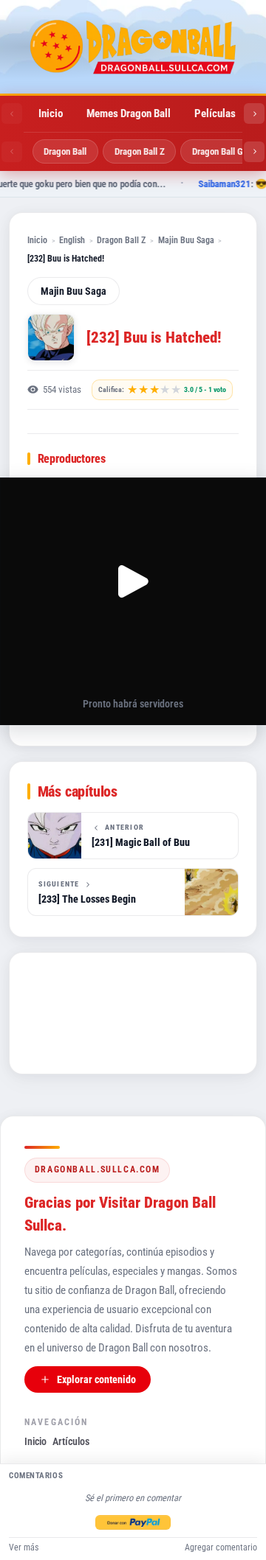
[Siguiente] (254, 113)
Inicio (50, 113)
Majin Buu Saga (186, 239)
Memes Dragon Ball (128, 113)
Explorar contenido (96, 1379)
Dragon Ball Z (140, 151)
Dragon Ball (65, 151)
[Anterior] (11, 113)
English (72, 239)
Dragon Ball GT (220, 151)
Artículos (70, 1441)
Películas (215, 113)
